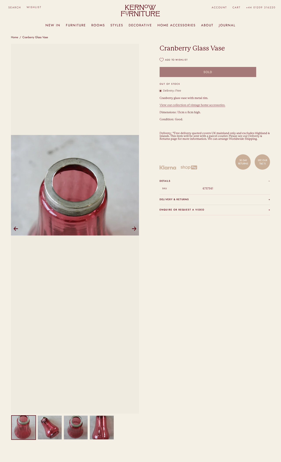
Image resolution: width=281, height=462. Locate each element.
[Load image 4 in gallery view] (102, 427)
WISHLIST (34, 7)
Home (14, 37)
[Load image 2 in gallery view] (50, 427)
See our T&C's (262, 161)
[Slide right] (134, 229)
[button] (14, 7)
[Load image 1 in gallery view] (23, 427)
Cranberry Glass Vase (35, 37)
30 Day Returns (243, 161)
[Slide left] (16, 229)
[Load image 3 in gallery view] (76, 427)
